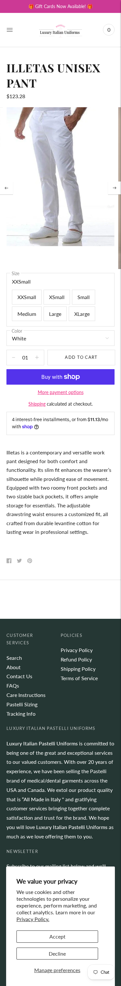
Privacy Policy (77, 650)
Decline (57, 953)
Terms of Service (79, 678)
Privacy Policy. (32, 919)
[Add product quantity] (13, 357)
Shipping (36, 404)
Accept (57, 936)
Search (14, 658)
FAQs (12, 685)
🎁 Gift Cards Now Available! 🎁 (60, 6)
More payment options (61, 392)
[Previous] (6, 188)
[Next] (114, 188)
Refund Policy (76, 659)
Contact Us (19, 676)
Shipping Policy (78, 669)
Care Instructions (25, 695)
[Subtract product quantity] (37, 357)
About (13, 667)
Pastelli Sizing (21, 704)
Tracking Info (20, 714)
